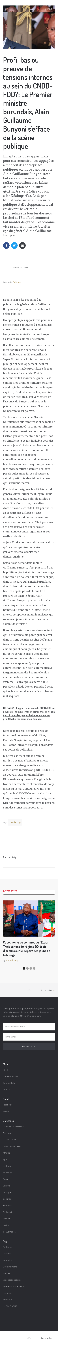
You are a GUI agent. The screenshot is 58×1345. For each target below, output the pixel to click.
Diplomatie (8, 1212)
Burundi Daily (9, 857)
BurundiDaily (9, 1083)
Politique (48, 9)
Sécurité (7, 1199)
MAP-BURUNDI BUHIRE (13, 1286)
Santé (6, 1179)
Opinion (7, 1218)
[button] (24, 968)
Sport (5, 1159)
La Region (7, 1166)
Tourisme (7, 1299)
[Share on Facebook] (6, 245)
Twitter (6, 1111)
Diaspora (7, 1133)
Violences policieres (12, 1280)
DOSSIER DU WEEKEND (13, 1126)
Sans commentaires (12, 1146)
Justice (6, 1225)
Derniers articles (10, 1076)
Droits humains (10, 1266)
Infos (5, 1070)
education (7, 1260)
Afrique (6, 1153)
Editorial (7, 1185)
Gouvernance (9, 1231)
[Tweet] (14, 245)
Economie (7, 1205)
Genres (6, 1273)
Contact (6, 1089)
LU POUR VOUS (10, 1139)
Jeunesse (7, 1293)
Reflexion (7, 1172)
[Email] (22, 245)
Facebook (7, 1104)
